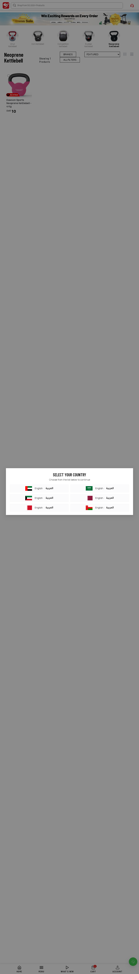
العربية (49, 488)
